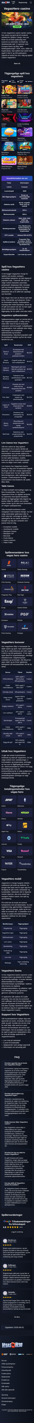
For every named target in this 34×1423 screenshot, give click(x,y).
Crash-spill (22, 81)
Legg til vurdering (17, 1232)
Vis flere (17, 1317)
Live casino (14, 81)
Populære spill (5, 81)
